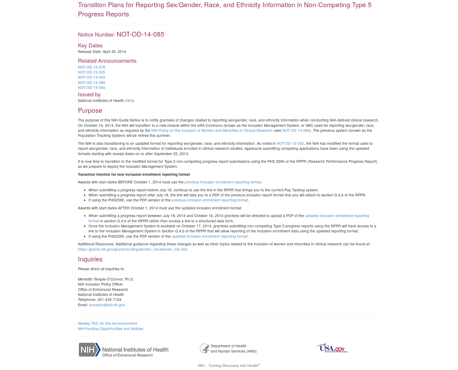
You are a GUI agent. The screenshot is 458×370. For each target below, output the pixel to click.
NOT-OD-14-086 (91, 82)
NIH (129, 100)
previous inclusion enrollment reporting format (223, 181)
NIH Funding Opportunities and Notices (110, 328)
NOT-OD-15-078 (91, 67)
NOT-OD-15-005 (91, 72)
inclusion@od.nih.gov (107, 304)
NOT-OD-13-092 (91, 77)
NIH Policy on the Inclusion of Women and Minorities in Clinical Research (212, 130)
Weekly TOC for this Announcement (107, 323)
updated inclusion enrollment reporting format (210, 236)
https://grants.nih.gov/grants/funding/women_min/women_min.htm (132, 249)
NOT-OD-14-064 (91, 87)
